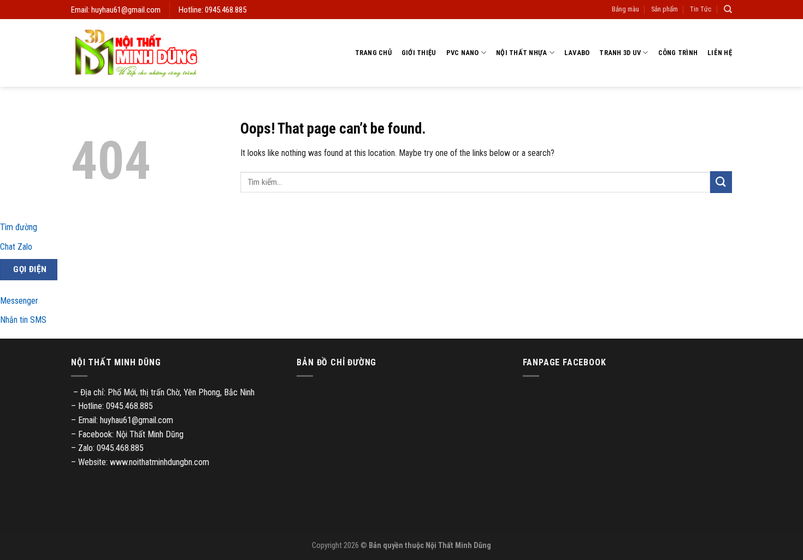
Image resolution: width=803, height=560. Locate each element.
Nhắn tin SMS (23, 320)
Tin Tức (700, 9)
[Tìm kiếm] (728, 9)
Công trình (678, 53)
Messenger (19, 301)
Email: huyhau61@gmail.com (116, 10)
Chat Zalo (16, 247)
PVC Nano (462, 53)
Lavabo (577, 53)
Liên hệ (719, 53)
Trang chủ (373, 53)
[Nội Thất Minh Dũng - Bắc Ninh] (136, 52)
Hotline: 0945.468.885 (212, 10)
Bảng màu (625, 9)
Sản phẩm (664, 9)
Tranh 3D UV (620, 53)
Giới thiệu (419, 53)
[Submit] (721, 181)
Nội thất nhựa (521, 53)
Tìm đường (18, 227)
